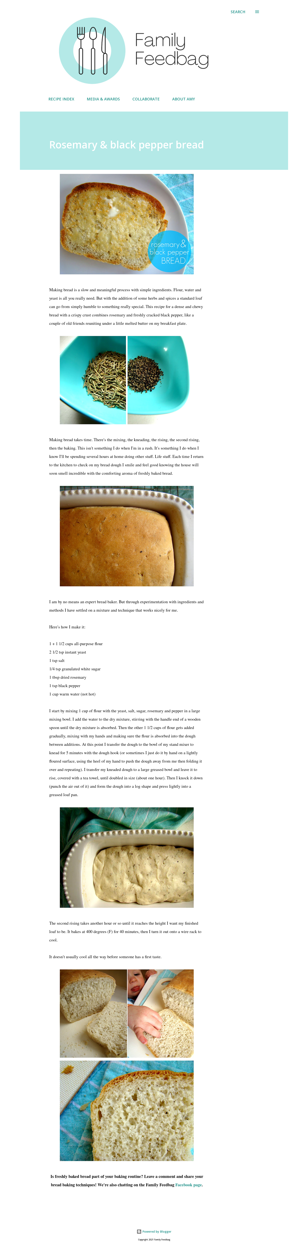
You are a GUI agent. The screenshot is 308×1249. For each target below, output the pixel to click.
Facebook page (188, 1185)
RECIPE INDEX (61, 98)
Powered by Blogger (156, 1231)
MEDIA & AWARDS (103, 98)
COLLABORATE (146, 98)
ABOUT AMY (183, 98)
